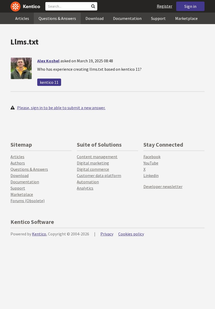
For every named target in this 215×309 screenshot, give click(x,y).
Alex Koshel (48, 60)
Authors (17, 162)
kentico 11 (49, 82)
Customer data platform (99, 175)
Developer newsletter (162, 186)
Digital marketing (93, 162)
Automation (88, 181)
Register (164, 6)
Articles (22, 18)
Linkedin (151, 175)
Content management (97, 156)
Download (94, 18)
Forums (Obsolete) (27, 200)
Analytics (85, 188)
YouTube (150, 162)
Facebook (151, 156)
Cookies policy (131, 233)
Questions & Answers (57, 18)
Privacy (106, 233)
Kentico (39, 233)
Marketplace (186, 18)
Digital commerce (93, 169)
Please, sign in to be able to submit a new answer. (61, 107)
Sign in (190, 6)
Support (158, 18)
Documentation (127, 18)
